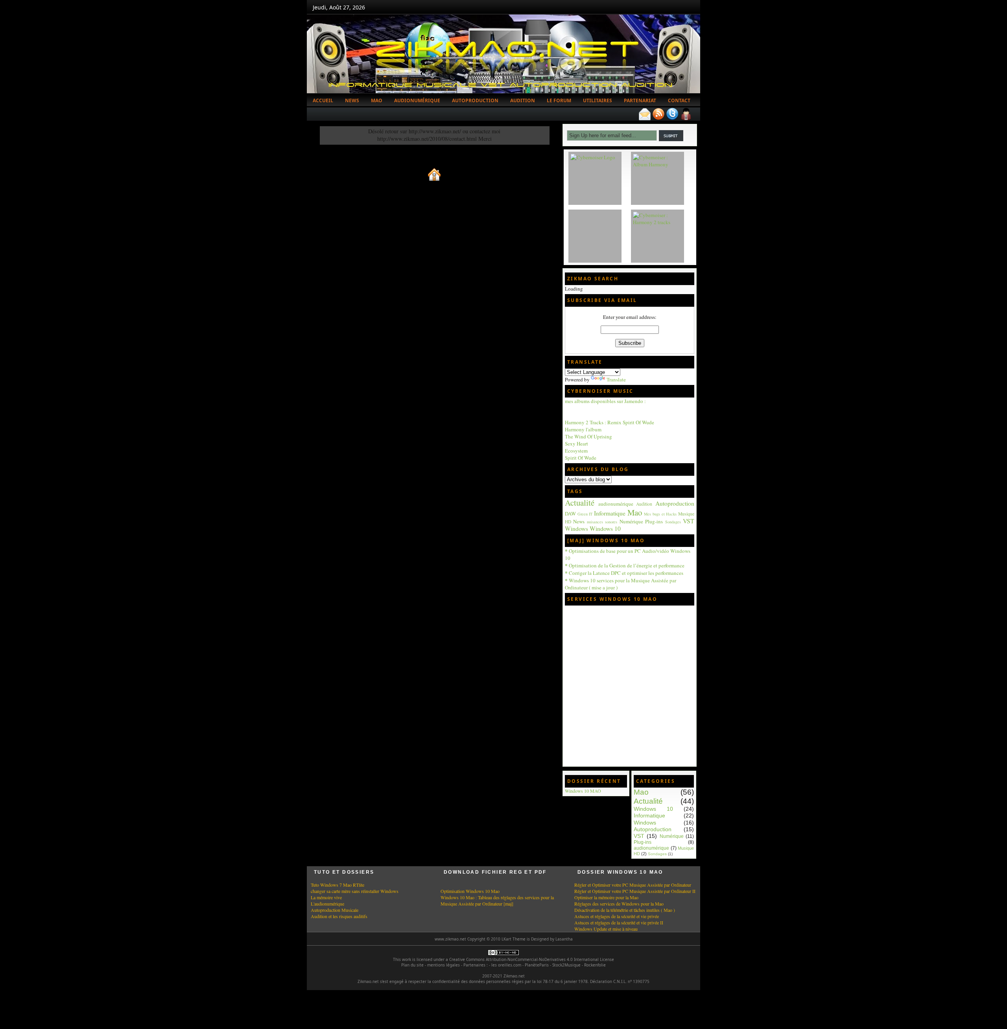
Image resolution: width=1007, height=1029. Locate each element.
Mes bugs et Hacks (660, 514)
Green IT (585, 514)
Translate (616, 379)
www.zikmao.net (450, 939)
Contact (679, 100)
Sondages (673, 522)
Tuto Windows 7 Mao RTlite (337, 885)
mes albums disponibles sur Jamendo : (605, 401)
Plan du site (412, 965)
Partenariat (640, 100)
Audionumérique (417, 100)
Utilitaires (597, 100)
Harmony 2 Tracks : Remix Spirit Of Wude (609, 422)
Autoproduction (475, 100)
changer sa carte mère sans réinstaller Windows (354, 891)
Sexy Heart (576, 443)
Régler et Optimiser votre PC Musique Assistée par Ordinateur (632, 885)
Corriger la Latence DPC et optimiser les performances (624, 572)
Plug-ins (654, 521)
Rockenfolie (595, 965)
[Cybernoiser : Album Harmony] (657, 164)
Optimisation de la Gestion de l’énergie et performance (624, 565)
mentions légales (443, 965)
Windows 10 (605, 528)
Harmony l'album (583, 429)
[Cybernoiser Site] (592, 157)
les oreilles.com (506, 965)
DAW (570, 513)
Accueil (323, 100)
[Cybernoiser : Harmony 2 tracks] (657, 222)
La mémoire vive (326, 897)
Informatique (609, 513)
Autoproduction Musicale (334, 910)
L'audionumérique (327, 903)
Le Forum (559, 100)
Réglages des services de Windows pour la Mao (619, 903)
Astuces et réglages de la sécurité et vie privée (616, 916)
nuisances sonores (602, 522)
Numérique (631, 521)
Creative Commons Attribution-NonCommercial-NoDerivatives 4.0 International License (531, 959)
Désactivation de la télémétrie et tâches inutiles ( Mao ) (624, 910)
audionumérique (615, 503)
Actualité (579, 502)
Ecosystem (576, 450)
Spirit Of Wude (580, 457)
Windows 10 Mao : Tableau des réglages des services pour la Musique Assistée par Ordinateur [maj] (497, 900)
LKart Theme (514, 939)
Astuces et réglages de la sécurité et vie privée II (618, 922)
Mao (376, 100)
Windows (576, 528)
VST (688, 521)
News (352, 100)
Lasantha (564, 939)
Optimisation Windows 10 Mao (470, 891)
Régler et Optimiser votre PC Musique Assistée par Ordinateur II (634, 891)
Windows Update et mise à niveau (606, 929)
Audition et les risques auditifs (339, 916)
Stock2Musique (566, 965)
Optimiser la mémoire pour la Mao (606, 897)
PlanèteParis (537, 965)
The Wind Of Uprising (588, 436)
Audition (522, 100)
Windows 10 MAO (583, 791)
